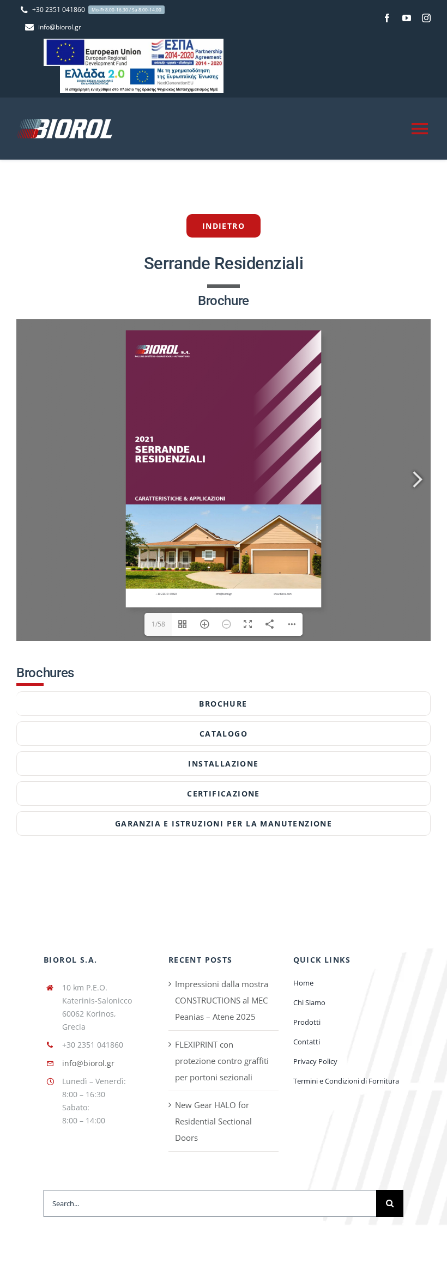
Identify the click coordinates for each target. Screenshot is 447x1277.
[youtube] (406, 18)
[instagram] (426, 18)
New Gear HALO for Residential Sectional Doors (213, 1121)
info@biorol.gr (88, 1063)
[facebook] (387, 18)
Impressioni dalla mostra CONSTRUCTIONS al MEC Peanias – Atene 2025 (221, 1000)
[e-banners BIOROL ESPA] (134, 42)
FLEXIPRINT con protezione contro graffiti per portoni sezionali (222, 1061)
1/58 (158, 624)
